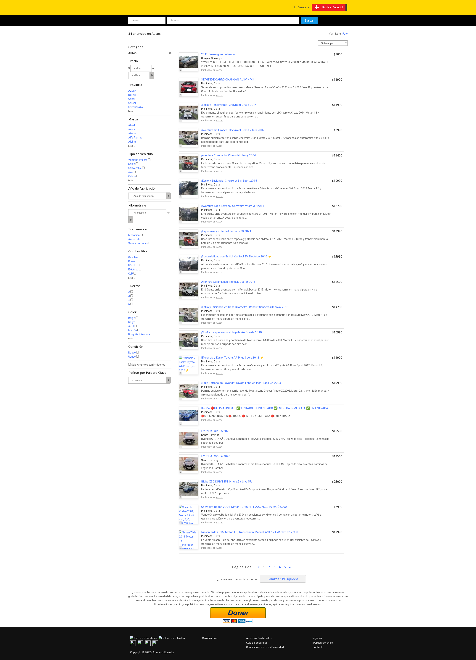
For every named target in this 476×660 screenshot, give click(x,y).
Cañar (131, 98)
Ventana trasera (137, 159)
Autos (219, 70)
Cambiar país (210, 638)
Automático (135, 239)
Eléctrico (133, 269)
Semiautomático (138, 243)
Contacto (318, 647)
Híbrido (132, 265)
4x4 (130, 172)
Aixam (132, 133)
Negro (131, 322)
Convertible (135, 168)
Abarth (132, 125)
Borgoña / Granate (139, 334)
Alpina (132, 141)
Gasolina (133, 257)
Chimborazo (135, 107)
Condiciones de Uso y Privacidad (265, 647)
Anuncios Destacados (259, 638)
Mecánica (134, 235)
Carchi (132, 102)
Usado (132, 356)
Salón (131, 163)
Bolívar (132, 94)
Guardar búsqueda (283, 579)
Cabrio (132, 176)
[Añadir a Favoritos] (336, 70)
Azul (131, 326)
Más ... (131, 111)
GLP (130, 273)
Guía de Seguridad (257, 642)
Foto (345, 33)
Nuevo (132, 352)
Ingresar (317, 638)
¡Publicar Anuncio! (323, 642)
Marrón (132, 330)
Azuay (132, 90)
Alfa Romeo (135, 137)
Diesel (131, 261)
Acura (131, 129)
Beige (131, 318)
